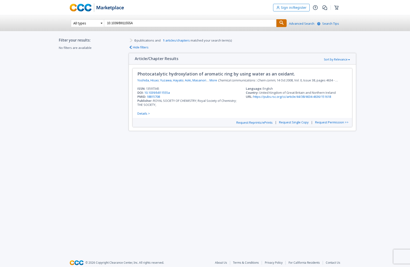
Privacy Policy (274, 263)
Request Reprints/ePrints (254, 123)
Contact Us (333, 263)
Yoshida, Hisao (148, 80)
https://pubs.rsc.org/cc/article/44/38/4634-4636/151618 (292, 96)
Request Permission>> (332, 122)
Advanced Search (301, 24)
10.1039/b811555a (157, 92)
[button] (315, 7)
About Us (221, 263)
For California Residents (304, 263)
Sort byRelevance (336, 59)
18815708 (153, 96)
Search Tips (330, 24)
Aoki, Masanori (195, 80)
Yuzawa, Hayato (171, 80)
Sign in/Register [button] (294, 7)
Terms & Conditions (246, 263)
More (213, 80)
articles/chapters (176, 40)
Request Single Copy (294, 122)
